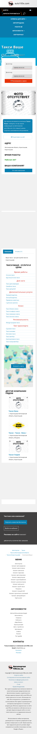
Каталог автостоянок (18, 568)
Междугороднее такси (13, 323)
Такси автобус (10, 336)
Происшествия (18, 624)
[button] (4, 103)
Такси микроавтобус (12, 341)
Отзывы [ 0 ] (18, 251)
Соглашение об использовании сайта (18, 677)
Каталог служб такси (18, 586)
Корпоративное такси (12, 339)
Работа (18, 27)
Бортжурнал (18, 35)
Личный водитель (11, 297)
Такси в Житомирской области (19, 553)
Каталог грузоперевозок (18, 579)
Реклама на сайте (11, 534)
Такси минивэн (10, 331)
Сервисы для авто (18, 19)
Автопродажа (18, 23)
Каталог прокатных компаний (18, 593)
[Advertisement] (18, 192)
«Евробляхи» (18, 622)
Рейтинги (18, 620)
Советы (18, 631)
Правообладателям (18, 687)
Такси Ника (13, 411)
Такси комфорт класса (13, 311)
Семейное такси (11, 286)
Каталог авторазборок (18, 596)
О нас (18, 684)
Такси (23, 550)
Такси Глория (14, 455)
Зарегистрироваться (11, 13)
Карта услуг (18, 598)
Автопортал (15, 550)
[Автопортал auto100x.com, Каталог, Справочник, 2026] (10, 3)
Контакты (19, 650)
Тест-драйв (18, 636)
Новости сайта (18, 675)
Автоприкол (18, 629)
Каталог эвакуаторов (18, 577)
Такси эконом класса (12, 316)
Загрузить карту (18, 366)
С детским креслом (12, 303)
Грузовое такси (10, 329)
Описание (8, 251)
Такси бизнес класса (12, 309)
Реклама (18, 652)
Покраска (18, 589)
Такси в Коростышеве (13, 555)
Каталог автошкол (18, 584)
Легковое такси (10, 334)
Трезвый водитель (11, 295)
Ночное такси (10, 275)
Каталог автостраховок (18, 575)
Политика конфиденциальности (18, 680)
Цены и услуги (18, 682)
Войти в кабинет (11, 528)
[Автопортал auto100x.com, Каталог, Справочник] (18, 668)
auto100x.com (22, 3)
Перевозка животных (12, 300)
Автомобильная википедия (18, 613)
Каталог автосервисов (18, 566)
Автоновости (18, 31)
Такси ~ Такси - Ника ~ (18, 433)
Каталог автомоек (18, 570)
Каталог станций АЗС (18, 591)
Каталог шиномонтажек (18, 582)
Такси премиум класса (13, 314)
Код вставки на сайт (18, 137)
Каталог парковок (18, 573)
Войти (5, 10)
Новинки (18, 618)
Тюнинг (18, 634)
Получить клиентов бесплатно (15, 522)
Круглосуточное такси (13, 277)
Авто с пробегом (18, 627)
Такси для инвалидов (12, 284)
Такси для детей (11, 289)
